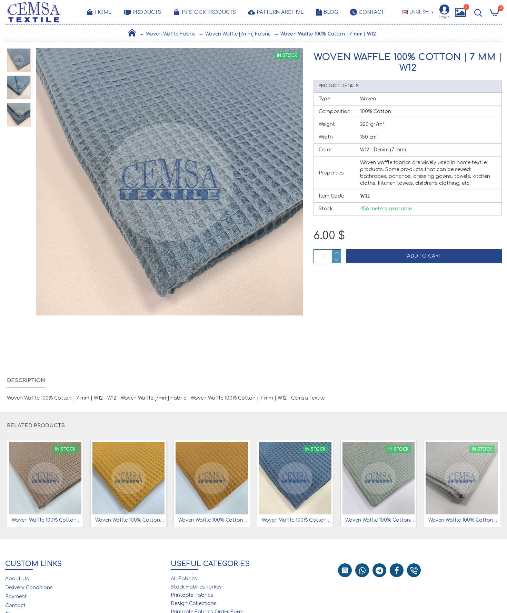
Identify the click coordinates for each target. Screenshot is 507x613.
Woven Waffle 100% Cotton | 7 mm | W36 (296, 520)
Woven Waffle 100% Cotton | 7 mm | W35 (213, 520)
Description (26, 380)
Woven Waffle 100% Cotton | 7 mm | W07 (463, 520)
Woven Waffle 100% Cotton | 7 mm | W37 (380, 520)
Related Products (36, 426)
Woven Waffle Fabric (171, 34)
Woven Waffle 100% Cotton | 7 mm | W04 (46, 520)
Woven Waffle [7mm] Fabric (238, 34)
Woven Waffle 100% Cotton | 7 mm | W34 (130, 520)
